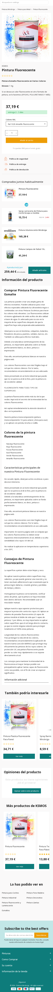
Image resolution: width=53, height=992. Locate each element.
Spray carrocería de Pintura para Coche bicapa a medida (33, 212)
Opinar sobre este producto (26, 791)
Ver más (19, 756)
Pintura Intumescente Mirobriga (33, 230)
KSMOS (5, 66)
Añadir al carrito (26, 140)
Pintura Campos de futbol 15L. (32, 249)
